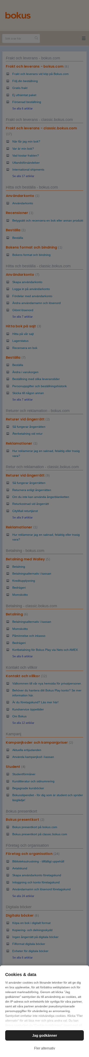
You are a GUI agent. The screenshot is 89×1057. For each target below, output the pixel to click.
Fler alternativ (44, 1048)
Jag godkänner (44, 1035)
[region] (44, 1011)
